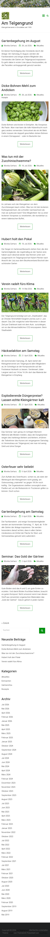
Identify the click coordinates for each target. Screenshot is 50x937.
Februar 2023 (7, 824)
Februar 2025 (7, 737)
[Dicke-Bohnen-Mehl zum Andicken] (25, 103)
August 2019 (7, 910)
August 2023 (7, 799)
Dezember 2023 (8, 783)
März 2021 (6, 869)
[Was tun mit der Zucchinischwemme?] (25, 171)
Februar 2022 (7, 857)
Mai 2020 (5, 894)
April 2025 (6, 729)
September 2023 (9, 795)
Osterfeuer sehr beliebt (18, 467)
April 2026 (6, 713)
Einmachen (6, 681)
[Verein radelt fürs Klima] (25, 294)
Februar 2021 (7, 873)
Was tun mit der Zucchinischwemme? (16, 159)
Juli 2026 (5, 704)
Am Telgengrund (17, 23)
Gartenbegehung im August (21, 41)
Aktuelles (40, 46)
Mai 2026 (5, 709)
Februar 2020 (7, 902)
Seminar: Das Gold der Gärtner (23, 556)
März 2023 (6, 820)
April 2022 (6, 849)
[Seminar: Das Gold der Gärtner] (25, 566)
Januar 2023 (7, 828)
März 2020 (6, 898)
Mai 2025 (5, 725)
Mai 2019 (5, 915)
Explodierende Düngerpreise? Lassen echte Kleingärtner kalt (23, 398)
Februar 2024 (7, 779)
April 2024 (6, 770)
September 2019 (9, 906)
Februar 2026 (7, 717)
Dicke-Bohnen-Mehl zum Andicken (19, 88)
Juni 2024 (6, 762)
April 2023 (6, 816)
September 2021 (9, 861)
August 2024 (7, 754)
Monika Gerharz (10, 46)
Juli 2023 (5, 803)
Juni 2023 (6, 807)
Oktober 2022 (7, 836)
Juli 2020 (5, 886)
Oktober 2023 (7, 791)
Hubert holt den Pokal (17, 239)
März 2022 (6, 853)
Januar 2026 (7, 721)
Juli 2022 (5, 840)
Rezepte (5, 97)
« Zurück (5, 623)
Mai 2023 (5, 812)
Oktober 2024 (7, 746)
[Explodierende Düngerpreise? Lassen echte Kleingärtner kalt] (25, 410)
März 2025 (6, 733)
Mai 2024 (5, 766)
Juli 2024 (5, 758)
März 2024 (6, 774)
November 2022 (8, 832)
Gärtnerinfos (7, 685)
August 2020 (7, 882)
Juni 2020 (6, 890)
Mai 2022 (5, 845)
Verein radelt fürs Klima (18, 284)
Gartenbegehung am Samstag (22, 511)
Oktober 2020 (7, 878)
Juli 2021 (5, 865)
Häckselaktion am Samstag (20, 351)
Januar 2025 (7, 741)
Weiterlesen (25, 73)
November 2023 (8, 787)
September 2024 (9, 750)
